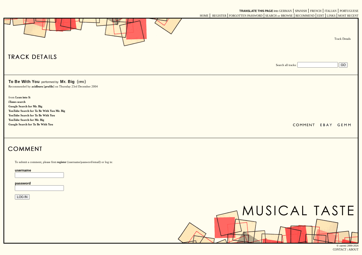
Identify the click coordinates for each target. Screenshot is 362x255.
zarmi (342, 245)
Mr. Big (67, 81)
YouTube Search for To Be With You (31, 115)
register (62, 162)
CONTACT (339, 249)
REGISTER (219, 15)
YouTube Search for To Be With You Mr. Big (36, 110)
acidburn (37, 86)
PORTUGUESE (349, 11)
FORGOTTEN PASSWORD (245, 15)
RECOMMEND (305, 15)
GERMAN (285, 11)
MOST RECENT (348, 15)
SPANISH (301, 11)
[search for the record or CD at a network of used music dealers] (344, 125)
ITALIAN (331, 11)
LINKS (331, 15)
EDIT (320, 15)
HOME (204, 15)
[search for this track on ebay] (326, 125)
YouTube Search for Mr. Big (26, 119)
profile (49, 86)
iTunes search (16, 101)
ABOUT (353, 249)
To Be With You (24, 81)
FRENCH (315, 11)
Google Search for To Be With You (30, 124)
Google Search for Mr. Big (25, 106)
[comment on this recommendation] (305, 125)
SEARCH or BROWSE (279, 15)
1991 (81, 82)
